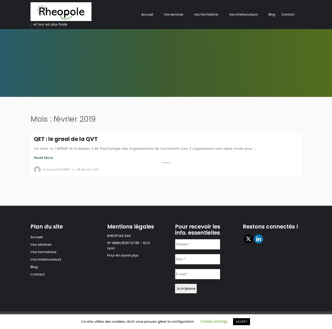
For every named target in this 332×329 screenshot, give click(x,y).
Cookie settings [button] (213, 321)
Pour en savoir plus (122, 255)
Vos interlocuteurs (243, 14)
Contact (288, 14)
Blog (272, 14)
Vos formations (206, 14)
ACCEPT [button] (241, 322)
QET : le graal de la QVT (66, 139)
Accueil (147, 14)
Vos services (173, 14)
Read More (43, 157)
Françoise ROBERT (57, 169)
